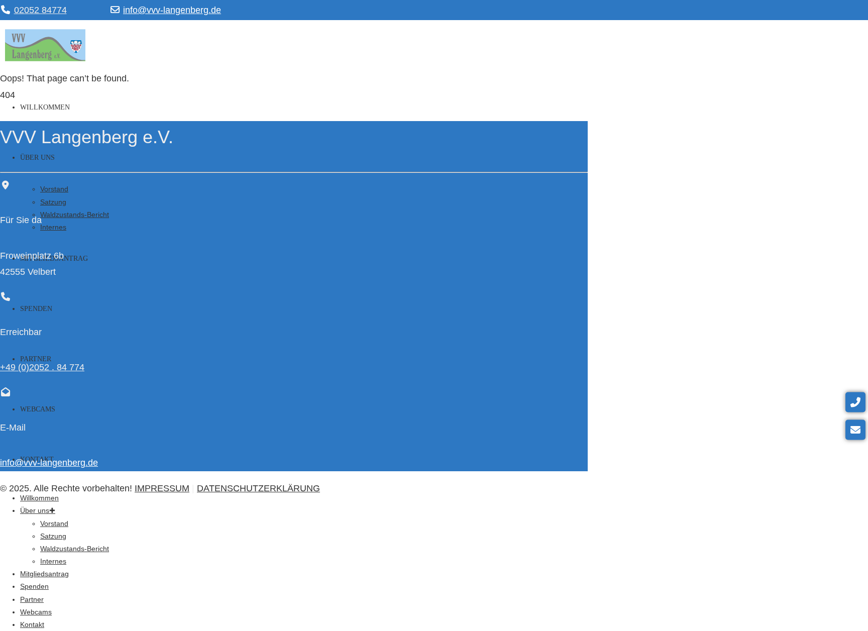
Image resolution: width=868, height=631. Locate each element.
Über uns (37, 157)
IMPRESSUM (162, 488)
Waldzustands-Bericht (74, 215)
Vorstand (54, 189)
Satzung (53, 202)
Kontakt (32, 624)
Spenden (36, 308)
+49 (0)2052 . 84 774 (42, 367)
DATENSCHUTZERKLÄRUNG (258, 488)
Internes (53, 227)
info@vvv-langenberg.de (172, 10)
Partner (32, 599)
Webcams (37, 409)
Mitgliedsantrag (44, 574)
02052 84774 (40, 10)
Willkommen (45, 107)
